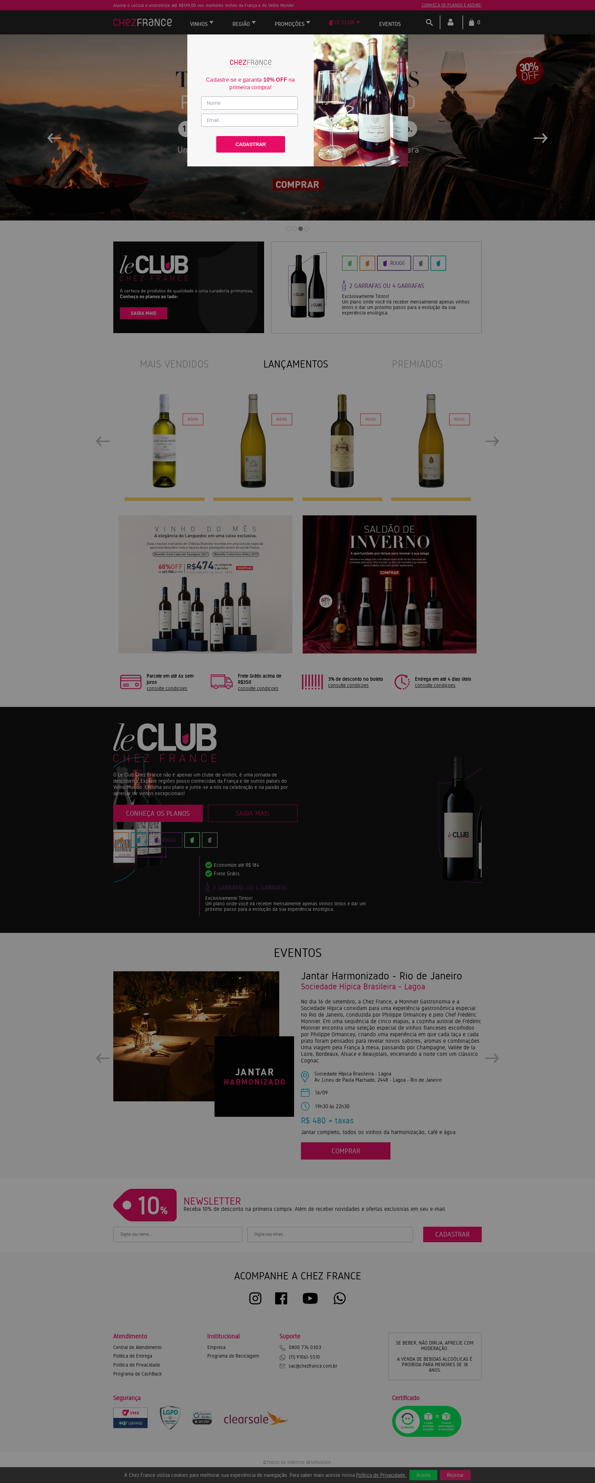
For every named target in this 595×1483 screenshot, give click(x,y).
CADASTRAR (251, 144)
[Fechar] (394, 47)
